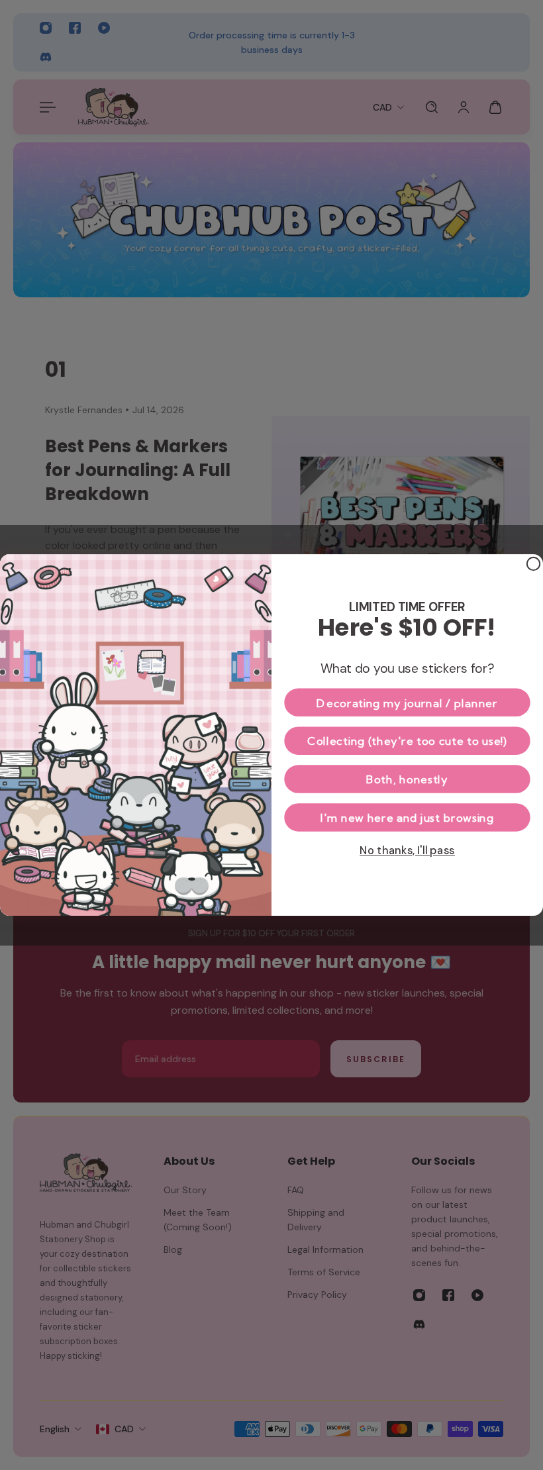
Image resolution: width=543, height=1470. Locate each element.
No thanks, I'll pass (407, 850)
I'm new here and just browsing (407, 817)
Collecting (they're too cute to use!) (407, 740)
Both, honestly (407, 778)
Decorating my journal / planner (407, 702)
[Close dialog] (533, 564)
